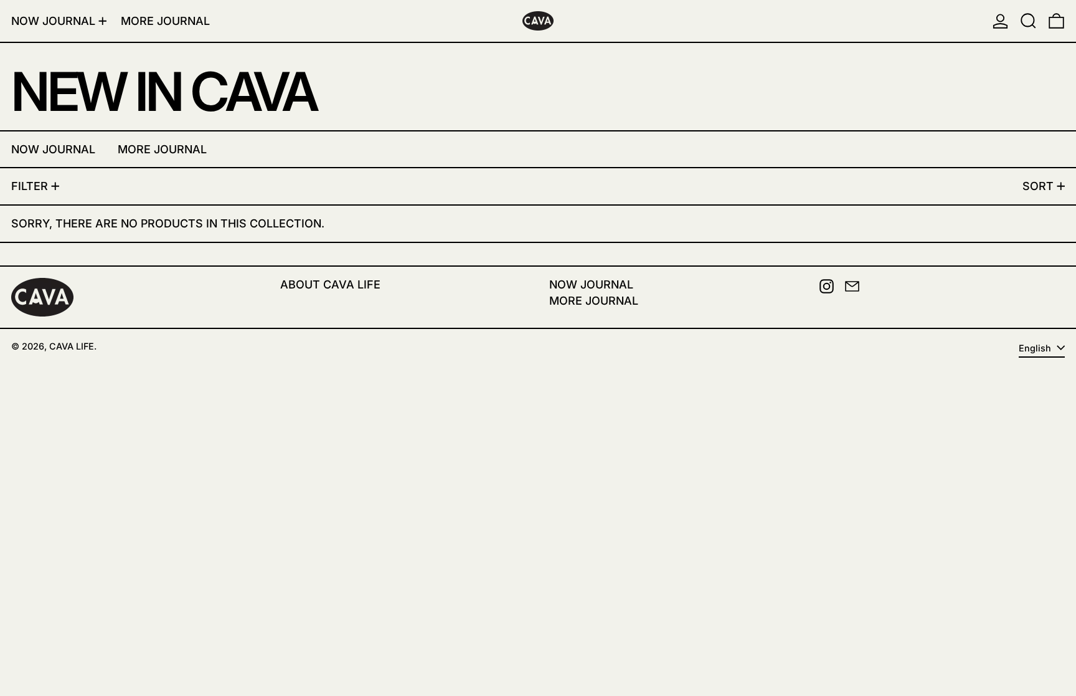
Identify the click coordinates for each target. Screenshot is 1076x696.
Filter (29, 186)
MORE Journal (593, 300)
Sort (1038, 186)
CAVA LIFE (71, 346)
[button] (1028, 21)
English (1036, 348)
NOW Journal (591, 284)
